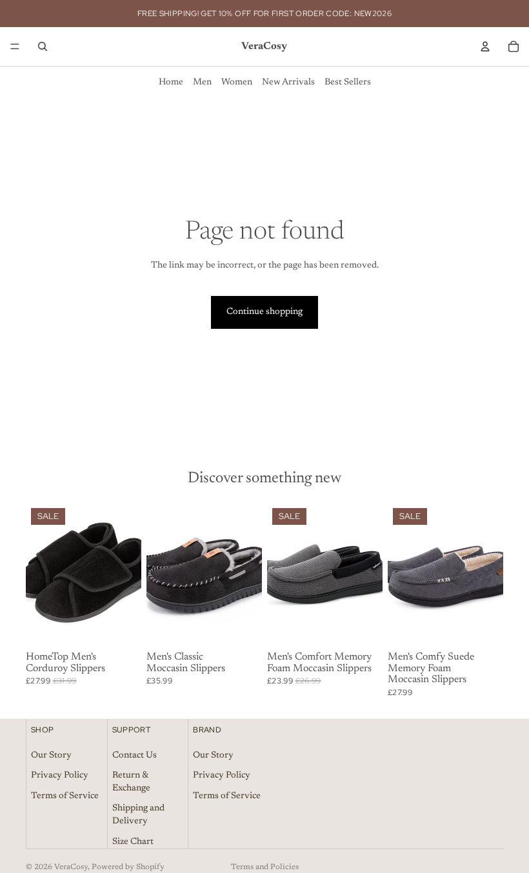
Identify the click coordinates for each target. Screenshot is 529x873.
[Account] (485, 46)
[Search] (42, 46)
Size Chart (133, 841)
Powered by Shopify (128, 867)
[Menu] (15, 46)
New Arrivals (288, 82)
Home (171, 82)
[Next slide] (127, 574)
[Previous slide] (40, 574)
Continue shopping (264, 312)
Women (236, 82)
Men (202, 82)
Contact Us (134, 755)
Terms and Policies (265, 867)
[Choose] (121, 627)
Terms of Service (65, 796)
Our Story (51, 755)
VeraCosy (71, 867)
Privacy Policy (59, 775)
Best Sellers (347, 82)
